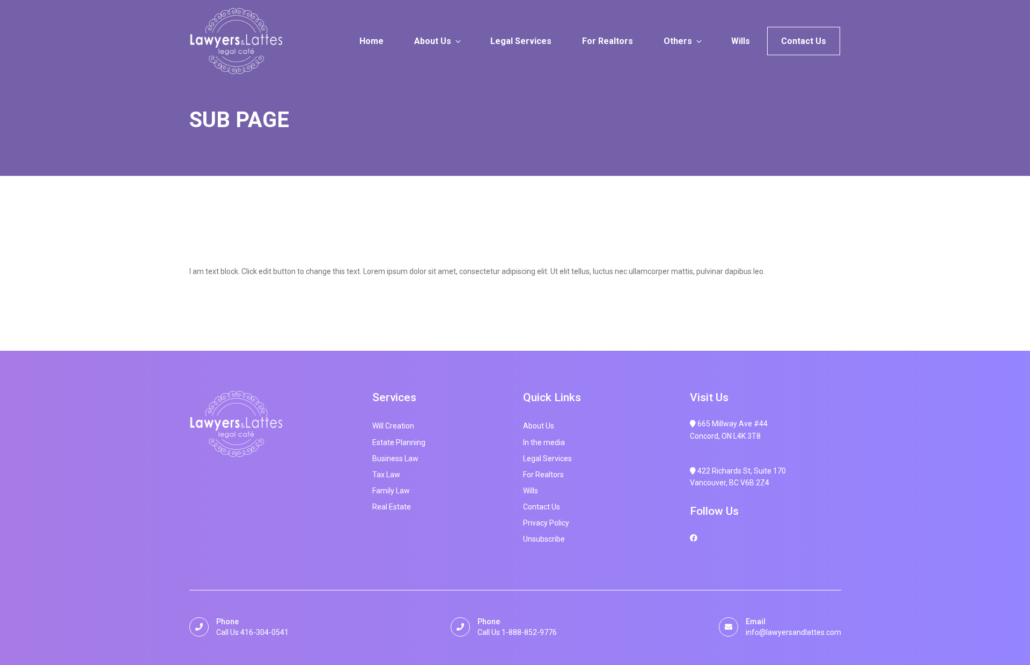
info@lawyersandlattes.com (793, 632)
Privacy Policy (546, 523)
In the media (544, 442)
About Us (432, 41)
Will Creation (393, 426)
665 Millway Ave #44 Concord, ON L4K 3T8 (729, 429)
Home (371, 41)
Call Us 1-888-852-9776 (517, 632)
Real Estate (391, 507)
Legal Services (520, 41)
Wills (740, 41)
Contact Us (803, 41)
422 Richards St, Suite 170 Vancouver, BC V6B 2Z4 (738, 477)
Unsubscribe (544, 539)
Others (678, 41)
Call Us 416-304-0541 (252, 632)
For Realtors (607, 41)
